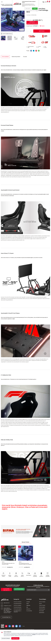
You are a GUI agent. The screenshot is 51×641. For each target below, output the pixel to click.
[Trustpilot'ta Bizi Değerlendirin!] (23, 626)
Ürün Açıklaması (5, 56)
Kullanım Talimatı (42, 605)
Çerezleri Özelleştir (6, 638)
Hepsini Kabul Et (15, 638)
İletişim (27, 603)
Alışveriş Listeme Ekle (31, 47)
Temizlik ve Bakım (42, 607)
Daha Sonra (27, 8)
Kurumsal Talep (29, 610)
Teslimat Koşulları (42, 609)
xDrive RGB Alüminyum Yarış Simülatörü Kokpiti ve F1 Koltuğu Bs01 (25, 564)
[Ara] (43, 2)
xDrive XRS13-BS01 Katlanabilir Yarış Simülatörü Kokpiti (8, 564)
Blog (27, 607)
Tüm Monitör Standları (17, 607)
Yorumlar (25, 56)
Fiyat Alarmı (45, 47)
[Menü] (2, 2)
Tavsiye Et (39, 47)
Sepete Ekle (41, 31)
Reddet (34, 634)
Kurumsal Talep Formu (6, 617)
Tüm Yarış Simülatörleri (18, 609)
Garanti (40, 603)
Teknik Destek (41, 610)
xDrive (3, 562)
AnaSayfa (28, 601)
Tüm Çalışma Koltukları (18, 603)
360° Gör (21, 29)
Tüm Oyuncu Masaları (17, 605)
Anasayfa (2, 4)
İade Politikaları (41, 612)
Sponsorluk (28, 609)
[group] (13, 19)
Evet (35, 8)
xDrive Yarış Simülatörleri (9, 4)
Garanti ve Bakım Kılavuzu (7, 33)
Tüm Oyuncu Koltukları (17, 601)
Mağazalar (28, 605)
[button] (2, 19)
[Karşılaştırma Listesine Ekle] (14, 559)
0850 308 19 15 (6, 589)
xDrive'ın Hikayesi (42, 601)
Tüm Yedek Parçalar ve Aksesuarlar (17, 611)
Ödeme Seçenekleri (16, 56)
